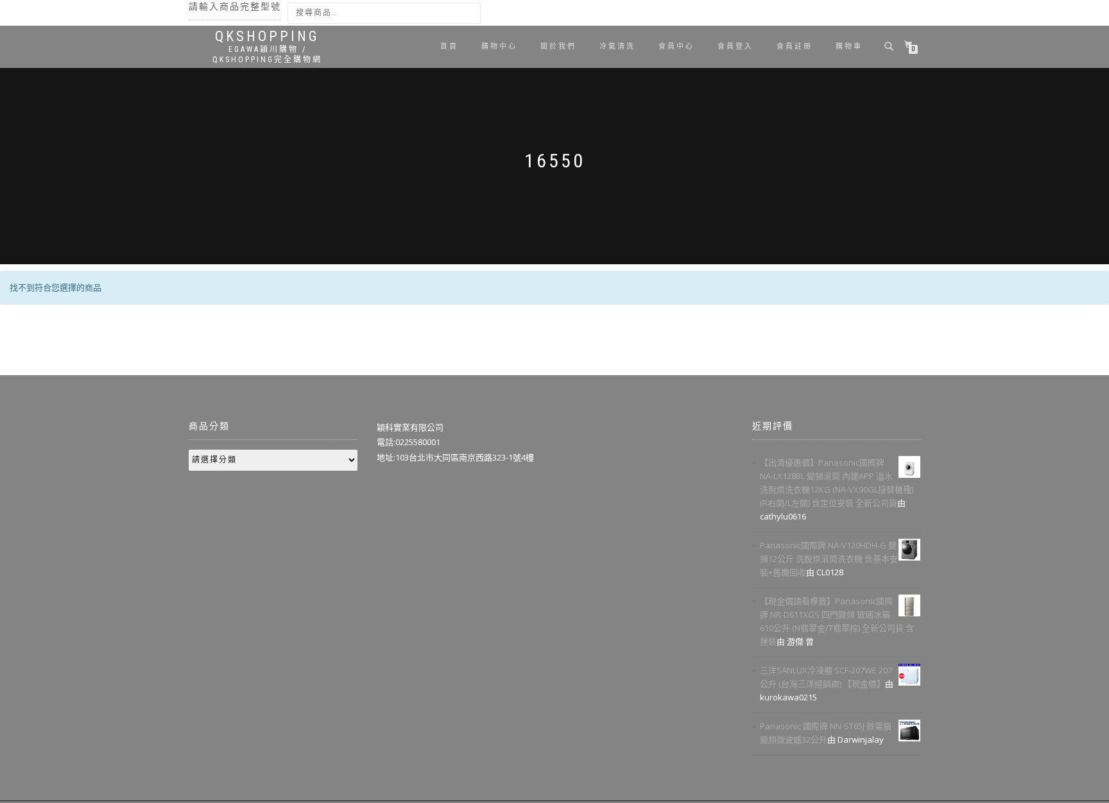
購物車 (849, 46)
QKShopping (267, 36)
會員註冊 (794, 46)
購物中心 (499, 46)
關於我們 (558, 46)
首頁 (449, 46)
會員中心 (676, 46)
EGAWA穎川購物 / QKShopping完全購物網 (267, 54)
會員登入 (735, 46)
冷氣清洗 (617, 46)
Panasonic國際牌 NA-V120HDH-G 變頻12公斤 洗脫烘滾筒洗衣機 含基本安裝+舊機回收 (829, 558)
